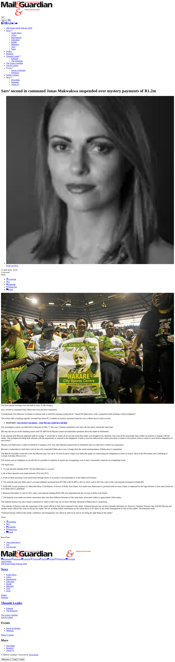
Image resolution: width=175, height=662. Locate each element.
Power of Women (13, 628)
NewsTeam (33, 655)
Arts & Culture (7, 617)
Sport (8, 591)
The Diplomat (11, 611)
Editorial (9, 608)
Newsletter (10, 646)
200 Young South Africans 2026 (14, 564)
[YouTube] (16, 24)
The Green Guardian (9, 615)
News (4, 569)
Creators (8, 561)
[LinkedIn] (6, 24)
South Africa (11, 575)
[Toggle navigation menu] (3, 17)
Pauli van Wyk (12, 266)
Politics (4, 595)
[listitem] (6, 559)
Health (9, 584)
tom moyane (11, 547)
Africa (8, 577)
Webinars (10, 631)
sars (7, 545)
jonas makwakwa (13, 542)
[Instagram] (4, 24)
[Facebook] (2, 24)
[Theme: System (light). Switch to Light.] (4, 21)
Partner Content (7, 635)
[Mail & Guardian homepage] (87, 8)
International (11, 579)
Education (10, 582)
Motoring (10, 586)
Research (10, 648)
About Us (10, 650)
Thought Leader (11, 603)
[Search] (9, 21)
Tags (3, 561)
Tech (8, 588)
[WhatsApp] (14, 24)
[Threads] (8, 24)
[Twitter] (12, 24)
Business (4, 597)
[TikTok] (10, 24)
